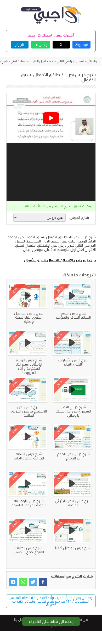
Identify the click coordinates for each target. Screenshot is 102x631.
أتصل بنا (20, 619)
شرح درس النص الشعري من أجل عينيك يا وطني (73, 411)
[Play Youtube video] (51, 118)
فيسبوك (81, 45)
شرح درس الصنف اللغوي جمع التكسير (29, 550)
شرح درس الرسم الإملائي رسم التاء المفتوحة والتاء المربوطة (28, 366)
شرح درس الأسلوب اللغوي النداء (73, 362)
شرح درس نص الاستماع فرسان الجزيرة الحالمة (29, 411)
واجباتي (92, 61)
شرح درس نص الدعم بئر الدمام (73, 456)
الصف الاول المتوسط (40, 61)
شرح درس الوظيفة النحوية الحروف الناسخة (29, 503)
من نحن (82, 619)
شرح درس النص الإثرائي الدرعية (73, 503)
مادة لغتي (17, 61)
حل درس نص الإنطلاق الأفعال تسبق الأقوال (60, 260)
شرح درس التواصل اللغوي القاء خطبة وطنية (28, 317)
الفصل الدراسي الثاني (70, 61)
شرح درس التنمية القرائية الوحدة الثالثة (29, 456)
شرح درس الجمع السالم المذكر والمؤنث (73, 315)
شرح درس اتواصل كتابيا (73, 548)
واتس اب (40, 45)
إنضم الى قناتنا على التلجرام (51, 621)
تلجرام (19, 45)
